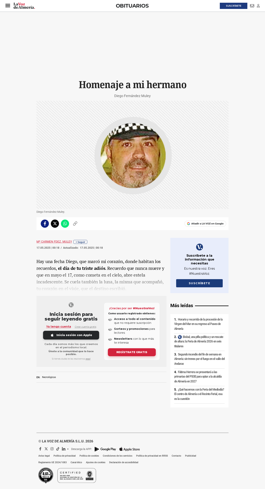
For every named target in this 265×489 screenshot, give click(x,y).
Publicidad (190, 455)
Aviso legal (44, 455)
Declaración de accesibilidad (123, 462)
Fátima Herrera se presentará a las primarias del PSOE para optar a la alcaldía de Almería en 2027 (198, 376)
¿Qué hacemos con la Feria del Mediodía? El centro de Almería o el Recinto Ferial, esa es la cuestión (199, 394)
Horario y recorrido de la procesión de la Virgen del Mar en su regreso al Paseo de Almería (198, 324)
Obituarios (132, 6)
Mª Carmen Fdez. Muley (54, 241)
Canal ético (76, 462)
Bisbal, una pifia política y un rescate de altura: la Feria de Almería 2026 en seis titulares (198, 341)
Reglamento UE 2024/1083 (52, 462)
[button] (7, 5)
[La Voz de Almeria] (24, 6)
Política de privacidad (65, 455)
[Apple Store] (129, 449)
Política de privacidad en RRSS (152, 455)
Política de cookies (89, 455)
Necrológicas (49, 377)
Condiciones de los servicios (117, 455)
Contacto (176, 455)
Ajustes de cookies (95, 462)
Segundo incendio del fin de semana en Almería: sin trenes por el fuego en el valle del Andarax (199, 359)
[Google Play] (105, 449)
